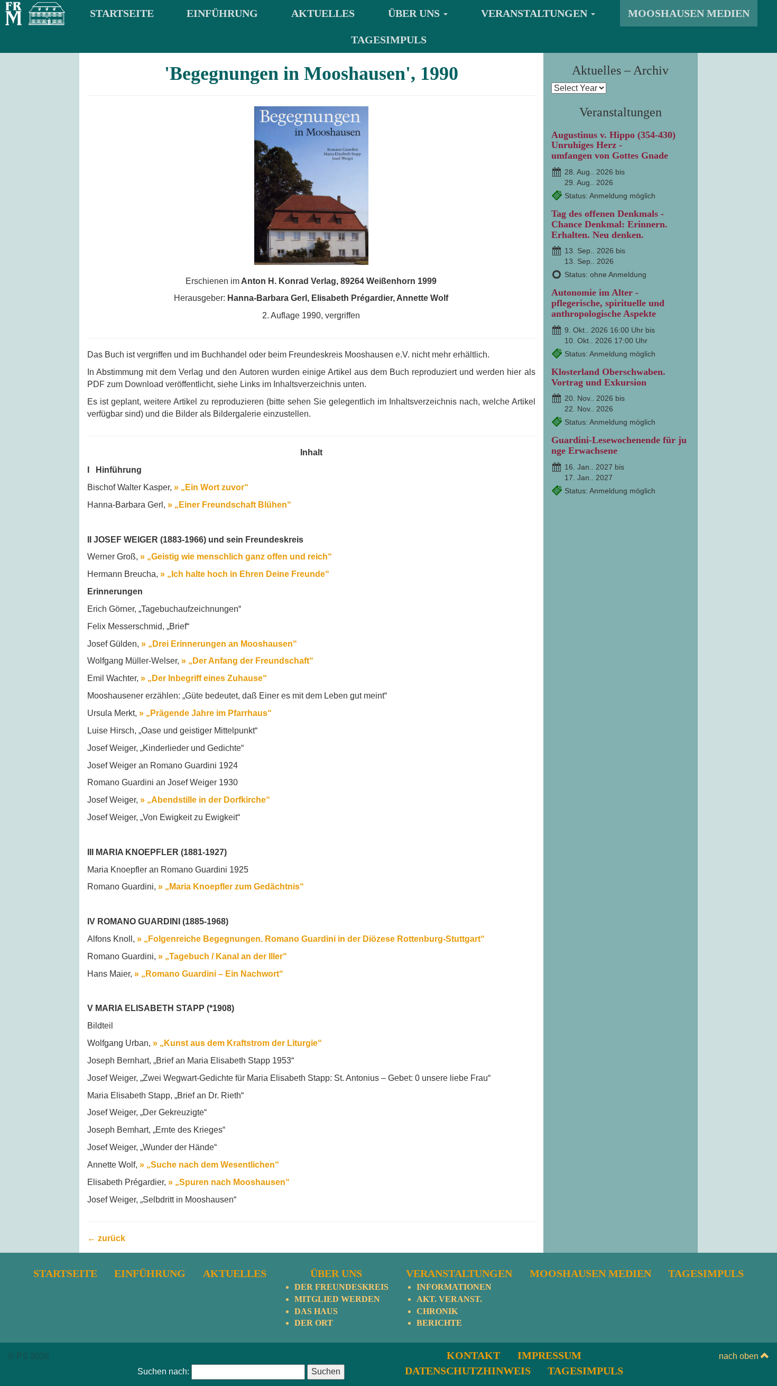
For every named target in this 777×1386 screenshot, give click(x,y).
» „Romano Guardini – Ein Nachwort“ (208, 973)
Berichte (439, 1322)
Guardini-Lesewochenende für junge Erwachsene (619, 445)
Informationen (454, 1286)
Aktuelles (323, 13)
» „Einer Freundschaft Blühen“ (229, 504)
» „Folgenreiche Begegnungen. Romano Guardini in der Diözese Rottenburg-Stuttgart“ (311, 938)
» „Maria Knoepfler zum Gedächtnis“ (231, 886)
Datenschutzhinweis (468, 1370)
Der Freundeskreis (341, 1286)
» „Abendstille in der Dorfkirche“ (205, 799)
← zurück (106, 1238)
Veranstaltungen (535, 13)
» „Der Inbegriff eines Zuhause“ (204, 678)
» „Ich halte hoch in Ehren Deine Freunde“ (244, 574)
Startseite (122, 13)
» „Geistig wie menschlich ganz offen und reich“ (236, 556)
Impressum (549, 1355)
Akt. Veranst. (449, 1299)
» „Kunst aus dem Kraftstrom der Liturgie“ (237, 1043)
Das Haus (316, 1311)
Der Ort (313, 1322)
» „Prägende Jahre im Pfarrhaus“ (205, 713)
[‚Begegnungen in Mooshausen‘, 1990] (311, 184)
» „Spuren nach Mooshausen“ (229, 1182)
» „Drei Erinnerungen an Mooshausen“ (219, 643)
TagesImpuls (389, 39)
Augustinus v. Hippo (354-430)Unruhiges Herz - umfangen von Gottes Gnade (613, 145)
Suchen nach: (163, 1371)
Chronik (437, 1311)
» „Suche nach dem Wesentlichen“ (209, 1164)
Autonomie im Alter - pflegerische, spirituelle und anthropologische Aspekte (607, 303)
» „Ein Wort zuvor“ (211, 487)
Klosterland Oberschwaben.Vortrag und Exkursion (608, 377)
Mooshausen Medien (689, 13)
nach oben (740, 1356)
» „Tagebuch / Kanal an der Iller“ (221, 956)
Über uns (415, 13)
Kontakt (473, 1355)
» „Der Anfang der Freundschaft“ (247, 660)
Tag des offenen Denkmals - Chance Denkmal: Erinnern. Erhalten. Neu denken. (609, 224)
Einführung (222, 13)
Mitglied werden (337, 1299)
